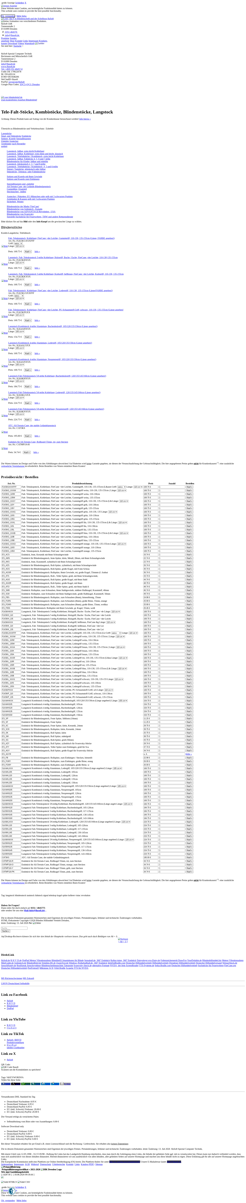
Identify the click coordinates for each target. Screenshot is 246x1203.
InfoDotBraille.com (116, 963)
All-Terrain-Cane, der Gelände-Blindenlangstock (29, 186)
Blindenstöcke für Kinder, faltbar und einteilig (27, 161)
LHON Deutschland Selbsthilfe (15, 983)
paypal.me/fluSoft (16, 82)
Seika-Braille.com (163, 965)
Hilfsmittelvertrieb (160, 963)
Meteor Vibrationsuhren (40, 960)
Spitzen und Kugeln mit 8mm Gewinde (24, 176)
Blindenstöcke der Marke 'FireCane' (23, 206)
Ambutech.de (20, 963)
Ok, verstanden (8, 16)
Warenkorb (30, 43)
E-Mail (67, 1084)
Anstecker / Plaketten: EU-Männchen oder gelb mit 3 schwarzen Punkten (40, 196)
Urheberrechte (58, 1164)
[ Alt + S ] (123, 941)
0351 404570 (11, 32)
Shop (12, 41)
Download (12, 43)
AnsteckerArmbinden (9, 142)
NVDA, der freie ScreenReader (124, 965)
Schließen (19, 3)
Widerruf (35, 1164)
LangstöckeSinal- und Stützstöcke (11, 134)
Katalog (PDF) (87, 1164)
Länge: (11, 246)
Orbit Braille (59, 968)
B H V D (11, 1003)
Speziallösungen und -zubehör (20, 184)
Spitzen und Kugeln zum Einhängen (23, 179)
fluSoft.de (5, 960)
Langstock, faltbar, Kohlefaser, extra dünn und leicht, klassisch (35, 153)
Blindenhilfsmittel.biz (212, 960)
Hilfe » (189, 754)
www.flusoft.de (8, 66)
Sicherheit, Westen (15, 201)
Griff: (10, 243)
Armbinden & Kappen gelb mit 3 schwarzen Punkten (31, 199)
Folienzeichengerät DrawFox (174, 960)
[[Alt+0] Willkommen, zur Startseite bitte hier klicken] (27, 18)
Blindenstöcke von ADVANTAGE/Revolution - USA (31, 211)
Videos (21, 43)
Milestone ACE (47, 968)
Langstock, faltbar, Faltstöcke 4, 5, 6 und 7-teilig (28, 159)
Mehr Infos (21, 16)
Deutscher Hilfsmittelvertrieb (139, 963)
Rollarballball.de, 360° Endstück (92, 963)
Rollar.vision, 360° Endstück (123, 960)
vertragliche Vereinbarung (13, 466)
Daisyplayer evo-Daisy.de (148, 960)
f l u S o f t (11, 1028)
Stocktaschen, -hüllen (16, 191)
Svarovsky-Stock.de (83, 965)
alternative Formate (100, 965)
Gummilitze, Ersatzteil (17, 189)
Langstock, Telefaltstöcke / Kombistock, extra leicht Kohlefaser (35, 156)
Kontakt (18, 41)
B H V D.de (16, 960)
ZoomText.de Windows (66, 963)
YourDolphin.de (194, 960)
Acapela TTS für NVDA (77, 968)
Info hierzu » (85, 119)
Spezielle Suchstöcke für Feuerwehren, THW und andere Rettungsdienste (40, 216)
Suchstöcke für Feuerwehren (211, 965)
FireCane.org (230, 965)
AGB (27, 1164)
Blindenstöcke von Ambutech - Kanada (24, 209)
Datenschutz (45, 1164)
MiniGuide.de (7, 963)
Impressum (33, 41)
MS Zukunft (28, 978)
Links (25, 41)
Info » (37, 251)
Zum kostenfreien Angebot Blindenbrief (19, 100)
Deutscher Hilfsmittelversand (209, 963)
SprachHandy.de (8, 965)
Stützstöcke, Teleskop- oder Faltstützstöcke (26, 171)
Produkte (5, 38)
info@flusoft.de (12, 35)
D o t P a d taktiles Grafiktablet (15, 1046)
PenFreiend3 (33, 968)
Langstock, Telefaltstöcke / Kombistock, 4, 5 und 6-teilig (32, 166)
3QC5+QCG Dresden (30, 84)
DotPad (26, 960)
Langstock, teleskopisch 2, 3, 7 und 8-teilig (26, 164)
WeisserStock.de (229, 963)
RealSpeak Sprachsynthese (29, 965)
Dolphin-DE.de (49, 963)
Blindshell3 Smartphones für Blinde (68, 960)
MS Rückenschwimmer (11, 978)
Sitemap (99, 1164)
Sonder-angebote (9, 39)
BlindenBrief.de (34, 963)
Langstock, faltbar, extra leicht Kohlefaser (25, 151)
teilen (8, 1084)
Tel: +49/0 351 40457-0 (11, 69)
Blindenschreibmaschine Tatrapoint (57, 965)
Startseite (17, 46)
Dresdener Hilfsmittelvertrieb (182, 963)
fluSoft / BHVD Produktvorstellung (15, 1041)
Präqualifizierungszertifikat (20, 1169)
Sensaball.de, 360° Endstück (97, 960)
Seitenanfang (7, 1164)
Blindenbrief (12, 1006)
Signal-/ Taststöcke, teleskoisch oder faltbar (26, 169)
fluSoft (10, 1000)
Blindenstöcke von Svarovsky (20, 214)
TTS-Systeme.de (146, 965)
